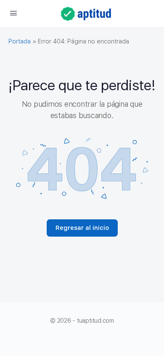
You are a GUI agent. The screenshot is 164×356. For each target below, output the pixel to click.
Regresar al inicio (82, 228)
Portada (19, 41)
